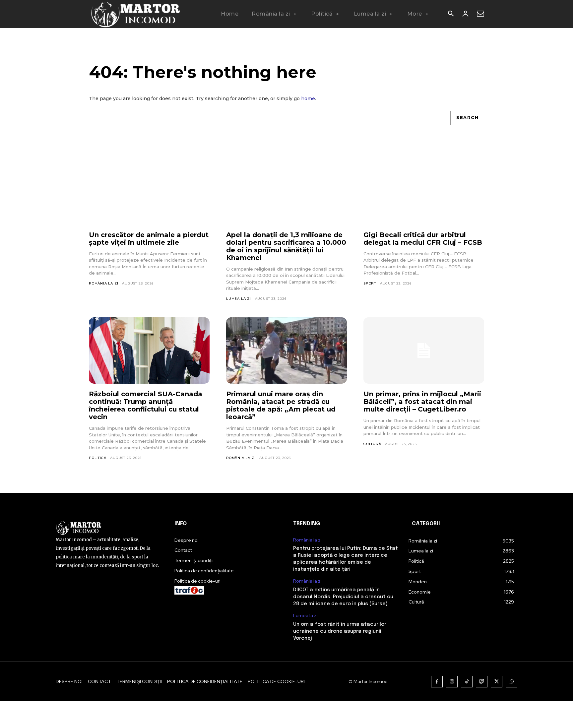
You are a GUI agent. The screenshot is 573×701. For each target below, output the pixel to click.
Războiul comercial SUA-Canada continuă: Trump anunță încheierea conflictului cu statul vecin (145, 405)
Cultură (372, 444)
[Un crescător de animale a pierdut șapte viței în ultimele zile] (149, 191)
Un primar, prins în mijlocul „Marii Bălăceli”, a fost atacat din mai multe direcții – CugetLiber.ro (422, 401)
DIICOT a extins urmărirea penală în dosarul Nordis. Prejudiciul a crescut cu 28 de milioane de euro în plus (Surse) (343, 596)
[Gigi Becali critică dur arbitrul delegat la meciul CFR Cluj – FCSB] (423, 191)
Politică (97, 458)
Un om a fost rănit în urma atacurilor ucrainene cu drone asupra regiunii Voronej (339, 631)
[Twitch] (481, 681)
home (308, 98)
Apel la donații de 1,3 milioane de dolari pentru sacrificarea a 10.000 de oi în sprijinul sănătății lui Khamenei (286, 246)
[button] (450, 14)
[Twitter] (496, 681)
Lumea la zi (238, 298)
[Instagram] (452, 681)
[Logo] (135, 14)
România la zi (103, 283)
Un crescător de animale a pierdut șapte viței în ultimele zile (149, 238)
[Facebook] (437, 681)
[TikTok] (467, 681)
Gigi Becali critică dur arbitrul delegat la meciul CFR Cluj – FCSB (422, 238)
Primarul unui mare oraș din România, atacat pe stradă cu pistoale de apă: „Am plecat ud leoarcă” (281, 405)
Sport (369, 283)
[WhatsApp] (511, 681)
